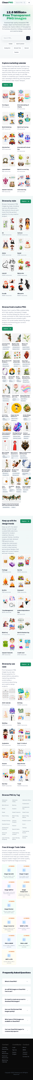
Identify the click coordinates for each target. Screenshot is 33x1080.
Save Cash (25, 489)
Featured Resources (5, 1056)
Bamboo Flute (16, 349)
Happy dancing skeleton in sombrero (15, 416)
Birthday (19, 703)
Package (4, 570)
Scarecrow (5, 438)
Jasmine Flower (26, 349)
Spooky (19, 570)
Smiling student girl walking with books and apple (6, 471)
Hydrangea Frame (25, 474)
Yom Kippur (5, 105)
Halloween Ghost (5, 492)
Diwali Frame (25, 812)
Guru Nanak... (11, 380)
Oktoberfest (6, 147)
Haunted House (6, 824)
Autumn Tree (17, 48)
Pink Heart (23, 400)
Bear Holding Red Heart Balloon (5, 454)
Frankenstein (25, 803)
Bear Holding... (5, 419)
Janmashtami (6, 169)
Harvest (27, 48)
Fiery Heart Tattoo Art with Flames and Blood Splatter (26, 362)
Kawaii (19, 253)
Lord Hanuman (16, 473)
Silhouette (20, 293)
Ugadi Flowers (26, 347)
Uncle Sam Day (21, 189)
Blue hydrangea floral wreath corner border (26, 471)
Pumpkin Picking (6, 820)
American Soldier (4, 833)
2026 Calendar (6, 703)
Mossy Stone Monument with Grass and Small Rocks (26, 378)
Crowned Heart (23, 457)
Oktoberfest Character (5, 828)
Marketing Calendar (5, 1061)
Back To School (22, 743)
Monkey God (16, 475)
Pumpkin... (19, 491)
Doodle (4, 293)
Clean (7, 2)
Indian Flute (5, 349)
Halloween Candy (15, 800)
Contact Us (26, 1056)
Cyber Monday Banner (16, 838)
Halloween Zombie (4, 800)
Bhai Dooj (5, 632)
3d (3, 233)
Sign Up (14, 1050)
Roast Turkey (5, 816)
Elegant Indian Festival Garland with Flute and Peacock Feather (10, 504)
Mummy (14, 805)
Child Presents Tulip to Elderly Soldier (6, 397)
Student (14, 808)
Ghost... (4, 489)
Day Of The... (15, 418)
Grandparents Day (25, 808)
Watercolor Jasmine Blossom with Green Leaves (25, 345)
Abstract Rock (16, 436)
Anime (4, 253)
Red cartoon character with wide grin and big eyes (15, 454)
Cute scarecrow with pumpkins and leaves (6, 434)
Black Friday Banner (25, 816)
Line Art (4, 273)
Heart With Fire (26, 364)
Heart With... (26, 366)
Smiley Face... (14, 399)
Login (13, 1047)
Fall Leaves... (17, 364)
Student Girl (6, 475)
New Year (4, 784)
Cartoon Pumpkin (14, 821)
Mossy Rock (5, 364)
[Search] (24, 2)
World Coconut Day (23, 169)
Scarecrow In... (6, 436)
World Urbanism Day (23, 632)
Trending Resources (5, 1048)
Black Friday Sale (15, 816)
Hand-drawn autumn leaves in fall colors (17, 362)
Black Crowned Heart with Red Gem (25, 453)
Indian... (13, 507)
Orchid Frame (4, 380)
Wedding (4, 723)
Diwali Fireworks (16, 812)
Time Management (7, 610)
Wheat (3, 808)
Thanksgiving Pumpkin (15, 833)
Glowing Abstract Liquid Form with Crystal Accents (17, 434)
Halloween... (26, 436)
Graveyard (20, 590)
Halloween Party (26, 800)
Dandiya (24, 827)
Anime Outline (15, 456)
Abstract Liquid (17, 438)
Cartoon (19, 233)
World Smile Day (6, 127)
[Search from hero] (28, 38)
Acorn (23, 824)
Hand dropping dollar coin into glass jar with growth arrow (26, 488)
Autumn (4, 763)
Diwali (3, 812)
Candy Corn (7, 48)
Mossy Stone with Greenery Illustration (7, 362)
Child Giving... (6, 398)
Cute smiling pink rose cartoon (15, 397)
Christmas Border (25, 837)
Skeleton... (14, 420)
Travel (19, 784)
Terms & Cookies (25, 1053)
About (24, 1047)
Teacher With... (11, 490)
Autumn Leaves (16, 367)
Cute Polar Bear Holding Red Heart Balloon (5, 417)
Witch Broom (5, 805)
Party (19, 723)
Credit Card (20, 652)
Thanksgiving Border (25, 832)
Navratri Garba (15, 829)
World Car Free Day (22, 127)
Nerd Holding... (19, 380)
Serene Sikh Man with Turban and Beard (12, 378)
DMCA (24, 1050)
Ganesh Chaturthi (7, 189)
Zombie (10, 43)
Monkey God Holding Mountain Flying (16, 471)
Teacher (16, 52)
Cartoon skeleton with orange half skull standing (27, 435)
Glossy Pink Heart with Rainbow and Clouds (25, 397)
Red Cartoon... (14, 458)
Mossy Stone (6, 366)
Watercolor (20, 273)
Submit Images (14, 1053)
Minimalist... (5, 473)
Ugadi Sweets (25, 419)
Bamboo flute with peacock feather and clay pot (16, 345)
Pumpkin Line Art (26, 820)
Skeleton (26, 438)
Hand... (24, 491)
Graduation (5, 743)
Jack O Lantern (20, 43)
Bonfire (4, 590)
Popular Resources (5, 1052)
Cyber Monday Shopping (5, 838)
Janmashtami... (6, 347)
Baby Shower (21, 763)
